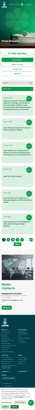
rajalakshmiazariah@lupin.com (12, 300)
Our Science (5, 349)
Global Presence (6, 343)
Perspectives (17, 69)
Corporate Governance (7, 359)
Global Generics (22, 332)
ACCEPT (14, 407)
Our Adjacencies (22, 342)
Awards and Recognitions (8, 351)
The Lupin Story (5, 332)
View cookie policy (6, 402)
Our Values (4, 336)
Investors (5, 355)
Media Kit (17, 74)
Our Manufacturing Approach (9, 345)
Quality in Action (6, 347)
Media (20, 355)
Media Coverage (17, 64)
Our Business (22, 329)
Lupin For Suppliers (8, 378)
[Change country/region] (22, 4)
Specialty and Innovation (24, 338)
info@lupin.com (7, 383)
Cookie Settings (18, 397)
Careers (4, 375)
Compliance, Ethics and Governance (7, 340)
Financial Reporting (6, 357)
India (19, 336)
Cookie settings (20, 402)
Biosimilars (21, 340)
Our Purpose (5, 334)
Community (5, 371)
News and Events (6, 363)
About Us (5, 329)
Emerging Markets (22, 334)
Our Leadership (5, 338)
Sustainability (23, 371)
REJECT (5, 407)
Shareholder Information (8, 361)
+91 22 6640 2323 (8, 386)
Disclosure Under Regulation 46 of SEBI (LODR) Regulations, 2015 (9, 367)
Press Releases (17, 60)
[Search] (31, 82)
